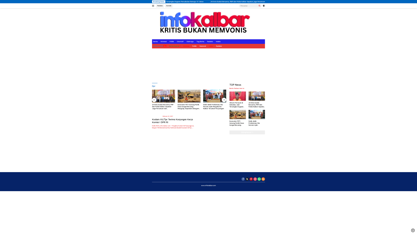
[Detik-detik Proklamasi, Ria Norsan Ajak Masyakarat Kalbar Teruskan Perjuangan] (214, 96)
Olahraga (190, 42)
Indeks (218, 42)
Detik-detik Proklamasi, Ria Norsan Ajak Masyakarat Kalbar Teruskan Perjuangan (213, 107)
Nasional (203, 46)
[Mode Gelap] (264, 6)
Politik (172, 42)
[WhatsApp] (259, 179)
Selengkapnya (246, 132)
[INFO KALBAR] (203, 24)
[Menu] (153, 6)
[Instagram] (255, 179)
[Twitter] (247, 179)
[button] (259, 5)
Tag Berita (200, 42)
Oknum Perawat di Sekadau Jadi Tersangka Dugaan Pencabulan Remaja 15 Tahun (237, 105)
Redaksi (160, 6)
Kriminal (164, 42)
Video (211, 46)
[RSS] (263, 179)
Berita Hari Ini (158, 46)
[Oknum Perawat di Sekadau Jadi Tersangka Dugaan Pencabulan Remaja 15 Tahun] (237, 96)
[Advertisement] (208, 66)
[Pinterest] (251, 179)
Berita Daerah (174, 46)
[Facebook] (243, 179)
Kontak (168, 6)
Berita (155, 42)
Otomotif (180, 42)
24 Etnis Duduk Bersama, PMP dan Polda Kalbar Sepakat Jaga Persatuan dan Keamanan (229, 2)
